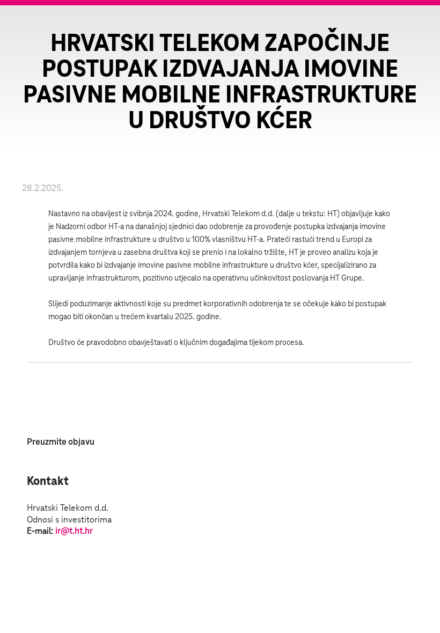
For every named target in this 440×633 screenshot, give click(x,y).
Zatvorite (418, 26)
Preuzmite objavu (60, 442)
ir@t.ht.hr (74, 531)
